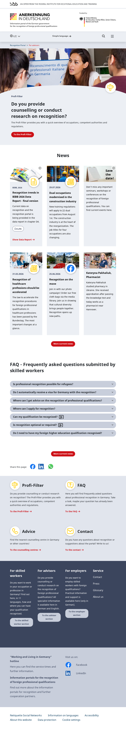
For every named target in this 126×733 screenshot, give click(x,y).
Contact (97, 577)
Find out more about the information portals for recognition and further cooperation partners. (31, 692)
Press (96, 583)
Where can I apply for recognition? (34, 408)
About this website (21, 720)
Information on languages (63, 715)
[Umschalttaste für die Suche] (103, 37)
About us (98, 596)
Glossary (98, 590)
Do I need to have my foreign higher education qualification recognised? (57, 433)
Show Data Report (22, 239)
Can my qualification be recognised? (35, 416)
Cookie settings (71, 720)
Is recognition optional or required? (35, 425)
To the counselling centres (24, 549)
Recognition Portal (18, 45)
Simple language (60, 36)
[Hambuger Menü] (112, 37)
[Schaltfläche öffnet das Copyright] (40, 168)
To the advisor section (49, 617)
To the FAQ (71, 511)
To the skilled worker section (21, 622)
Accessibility (92, 715)
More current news (63, 343)
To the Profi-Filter (23, 134)
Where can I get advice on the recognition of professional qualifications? (57, 400)
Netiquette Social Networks (26, 715)
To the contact (73, 549)
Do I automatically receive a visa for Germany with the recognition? (54, 392)
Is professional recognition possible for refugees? (43, 384)
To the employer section (77, 613)
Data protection (47, 720)
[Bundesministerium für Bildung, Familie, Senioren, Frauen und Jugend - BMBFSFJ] (97, 19)
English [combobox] (22, 36)
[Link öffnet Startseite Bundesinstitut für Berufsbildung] (14, 4)
